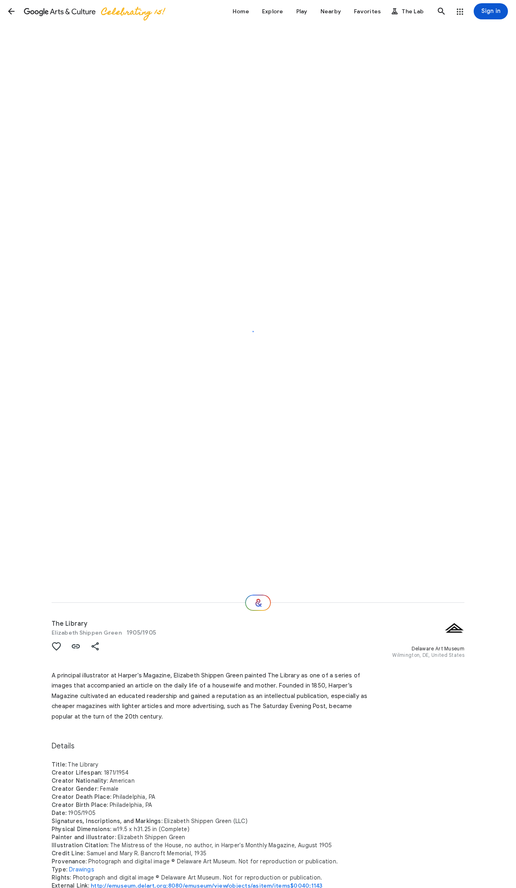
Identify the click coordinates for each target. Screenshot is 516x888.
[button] (11, 11)
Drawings (81, 869)
